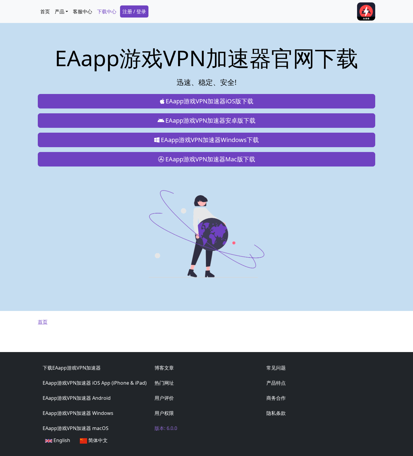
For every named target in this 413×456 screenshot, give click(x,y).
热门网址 (164, 383)
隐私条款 (276, 413)
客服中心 (82, 11)
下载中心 (106, 11)
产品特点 (276, 383)
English (61, 440)
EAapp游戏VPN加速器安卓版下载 (210, 120)
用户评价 (164, 398)
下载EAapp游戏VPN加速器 (72, 367)
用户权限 (164, 413)
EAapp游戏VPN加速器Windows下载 (210, 140)
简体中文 (97, 440)
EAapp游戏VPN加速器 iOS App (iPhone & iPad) (95, 383)
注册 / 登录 (134, 11)
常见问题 (276, 367)
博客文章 (164, 367)
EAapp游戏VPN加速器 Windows (78, 413)
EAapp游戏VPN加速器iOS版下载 (209, 101)
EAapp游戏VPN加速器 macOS (76, 428)
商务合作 (276, 398)
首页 (45, 11)
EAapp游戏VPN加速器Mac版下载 (210, 159)
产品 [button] (59, 11)
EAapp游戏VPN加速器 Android (77, 398)
